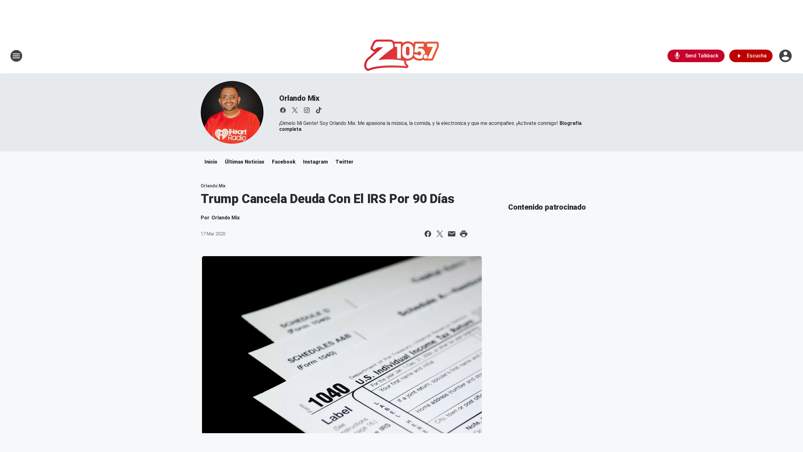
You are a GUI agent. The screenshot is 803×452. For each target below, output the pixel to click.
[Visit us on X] (295, 110)
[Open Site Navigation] (16, 56)
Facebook (283, 162)
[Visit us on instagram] (307, 110)
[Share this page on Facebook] (427, 233)
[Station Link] (401, 56)
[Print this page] (463, 233)
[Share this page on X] (439, 233)
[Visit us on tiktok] (318, 110)
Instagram (315, 162)
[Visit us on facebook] (283, 110)
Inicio (211, 162)
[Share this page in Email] (451, 233)
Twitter (344, 162)
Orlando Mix (299, 98)
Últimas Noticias (244, 162)
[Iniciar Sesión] (786, 56)
